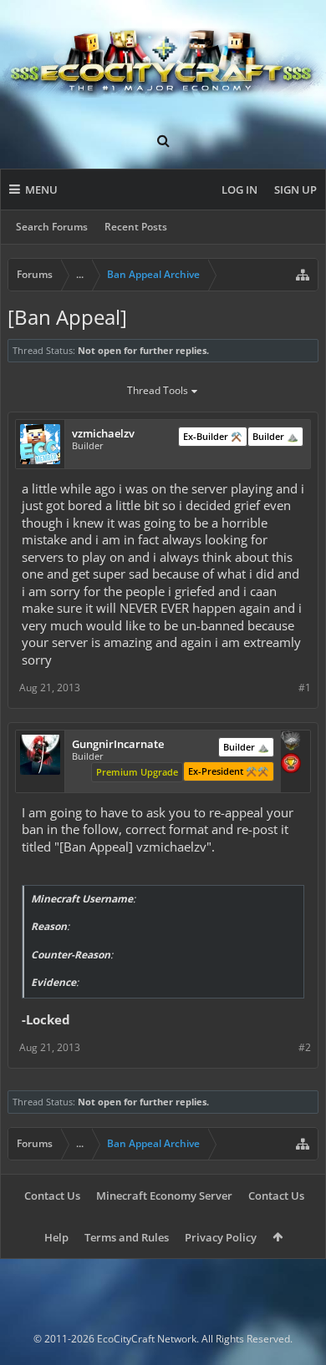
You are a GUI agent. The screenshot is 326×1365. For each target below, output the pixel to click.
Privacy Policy (221, 1237)
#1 (304, 687)
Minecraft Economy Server (164, 1195)
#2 (304, 1047)
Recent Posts (135, 227)
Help (56, 1237)
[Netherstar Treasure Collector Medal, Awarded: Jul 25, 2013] (291, 742)
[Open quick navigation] (303, 275)
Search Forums (52, 227)
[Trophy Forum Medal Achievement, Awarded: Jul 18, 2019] (291, 764)
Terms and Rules (126, 1237)
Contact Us (52, 1195)
